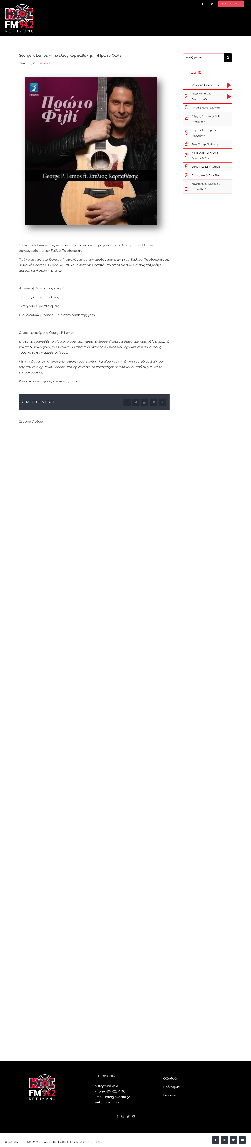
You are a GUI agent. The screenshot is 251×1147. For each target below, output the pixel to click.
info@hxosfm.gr (117, 1097)
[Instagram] (122, 1116)
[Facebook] (117, 1116)
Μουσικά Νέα (47, 63)
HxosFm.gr (111, 1102)
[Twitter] (128, 1116)
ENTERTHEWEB (94, 1142)
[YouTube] (133, 1116)
